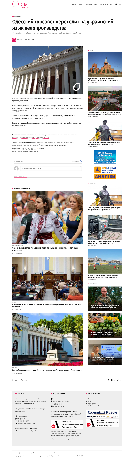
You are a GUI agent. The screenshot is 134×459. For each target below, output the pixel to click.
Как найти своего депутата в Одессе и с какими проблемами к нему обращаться (46, 370)
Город (13, 245)
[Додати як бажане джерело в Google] (40, 149)
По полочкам (89, 4)
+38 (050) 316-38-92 (58, 404)
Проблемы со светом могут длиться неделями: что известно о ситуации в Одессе (104, 242)
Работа (90, 401)
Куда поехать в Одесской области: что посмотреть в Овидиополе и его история (102, 80)
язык (36, 151)
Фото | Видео (103, 4)
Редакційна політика (35, 453)
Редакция (19, 40)
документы (25, 151)
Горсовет (20, 151)
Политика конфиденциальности (20, 453)
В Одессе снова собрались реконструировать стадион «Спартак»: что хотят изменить (103, 276)
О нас (111, 4)
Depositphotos (92, 404)
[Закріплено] (120, 4)
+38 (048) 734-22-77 (23, 421)
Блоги (95, 4)
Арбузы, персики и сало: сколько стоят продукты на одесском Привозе (104, 333)
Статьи (80, 4)
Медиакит (56, 399)
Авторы (24, 380)
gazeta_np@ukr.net (59, 406)
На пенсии (91, 399)
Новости (74, 4)
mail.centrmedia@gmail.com (26, 423)
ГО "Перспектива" (93, 406)
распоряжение (32, 98)
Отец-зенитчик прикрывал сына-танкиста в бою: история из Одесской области (105, 306)
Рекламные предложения (61, 401)
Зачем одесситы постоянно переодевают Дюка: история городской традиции (104, 143)
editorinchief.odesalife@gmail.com (28, 431)
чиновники (32, 151)
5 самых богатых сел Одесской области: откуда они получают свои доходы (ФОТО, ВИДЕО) (104, 113)
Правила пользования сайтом (49, 453)
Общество (17, 245)
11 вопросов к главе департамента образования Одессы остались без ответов (102, 359)
